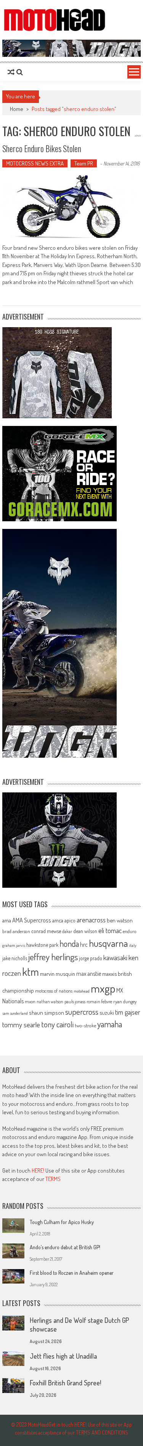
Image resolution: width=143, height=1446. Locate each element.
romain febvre (99, 1001)
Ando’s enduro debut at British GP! (65, 1247)
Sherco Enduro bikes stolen (41, 148)
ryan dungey (125, 1001)
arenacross (91, 920)
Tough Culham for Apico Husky (62, 1222)
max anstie (88, 973)
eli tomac (110, 930)
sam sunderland (15, 1013)
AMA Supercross (31, 920)
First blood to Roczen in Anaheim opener (72, 1272)
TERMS (53, 1179)
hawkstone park (42, 945)
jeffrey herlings (53, 956)
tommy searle (21, 1024)
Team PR (83, 163)
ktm (30, 971)
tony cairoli (57, 1024)
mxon (30, 1001)
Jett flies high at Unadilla (63, 1356)
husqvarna (108, 943)
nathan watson (50, 1001)
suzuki (107, 1012)
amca (57, 920)
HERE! (38, 1170)
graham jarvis (13, 945)
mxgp (103, 988)
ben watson (120, 920)
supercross (81, 1011)
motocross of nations (53, 991)
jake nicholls (14, 958)
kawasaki (115, 957)
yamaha (109, 1024)
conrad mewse (46, 930)
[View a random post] (11, 72)
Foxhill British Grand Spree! (65, 1383)
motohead (82, 991)
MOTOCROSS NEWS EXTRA (35, 163)
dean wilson (85, 931)
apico (70, 920)
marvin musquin (57, 973)
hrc (84, 944)
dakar (67, 931)
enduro (130, 931)
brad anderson (16, 931)
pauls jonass (74, 1001)
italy (133, 945)
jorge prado (90, 958)
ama (6, 920)
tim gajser (127, 1012)
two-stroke (85, 1025)
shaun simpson (46, 1012)
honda (69, 943)
